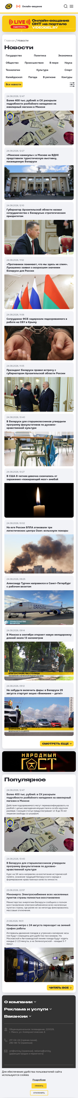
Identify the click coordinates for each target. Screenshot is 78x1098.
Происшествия (34, 62)
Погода (32, 77)
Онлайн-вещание (32, 6)
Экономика (65, 55)
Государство (14, 55)
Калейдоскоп (14, 77)
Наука (68, 62)
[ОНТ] (8, 6)
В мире (54, 62)
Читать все (59, 988)
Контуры (66, 77)
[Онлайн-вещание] (39, 24)
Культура (42, 70)
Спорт (68, 70)
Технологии (13, 70)
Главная (9, 40)
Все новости (13, 84)
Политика (40, 55)
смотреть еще (55, 744)
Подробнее (39, 1079)
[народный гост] (39, 761)
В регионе (49, 77)
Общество (12, 62)
